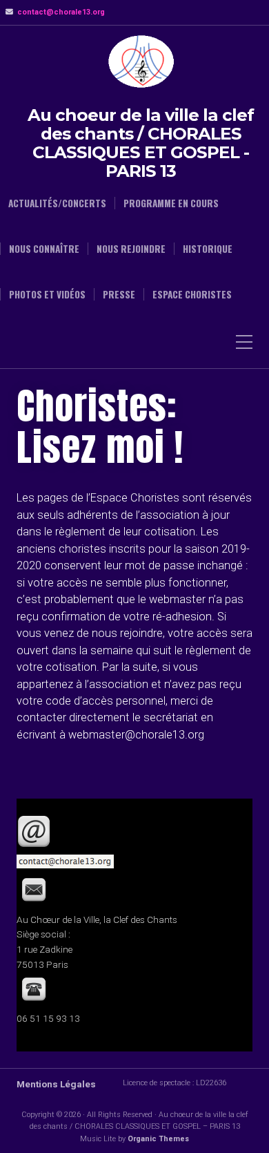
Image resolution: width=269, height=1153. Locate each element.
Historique (207, 248)
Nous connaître (44, 248)
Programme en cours (171, 203)
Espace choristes (192, 294)
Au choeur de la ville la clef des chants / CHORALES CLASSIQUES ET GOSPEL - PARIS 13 (141, 143)
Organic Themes (158, 1138)
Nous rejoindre (131, 248)
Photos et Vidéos (47, 294)
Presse (119, 294)
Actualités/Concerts (57, 203)
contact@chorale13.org (61, 12)
